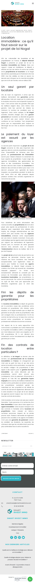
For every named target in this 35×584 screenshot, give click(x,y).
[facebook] (11, 537)
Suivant (31, 433)
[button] (33, 3)
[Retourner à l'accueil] (17, 3)
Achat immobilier (17, 30)
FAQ (17, 533)
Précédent (5, 433)
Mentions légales (17, 524)
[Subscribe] (31, 446)
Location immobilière (16, 32)
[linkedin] (15, 537)
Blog (25, 30)
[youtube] (23, 537)
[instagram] (19, 537)
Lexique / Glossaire (17, 530)
